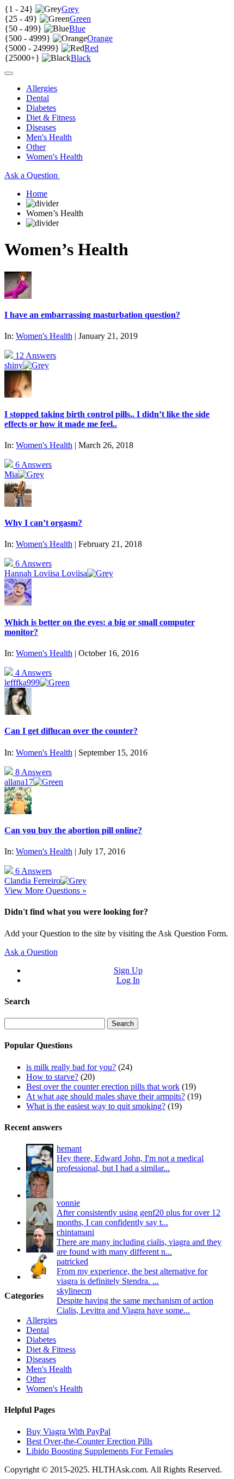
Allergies (41, 88)
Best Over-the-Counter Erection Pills (89, 1441)
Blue (77, 28)
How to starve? (52, 1076)
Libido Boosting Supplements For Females (99, 1451)
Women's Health (54, 156)
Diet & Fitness (51, 117)
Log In (128, 980)
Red (91, 48)
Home (36, 193)
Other (36, 147)
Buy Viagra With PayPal (68, 1431)
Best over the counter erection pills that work (103, 1086)
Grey (70, 9)
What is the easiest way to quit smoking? (95, 1106)
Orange (100, 38)
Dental (37, 98)
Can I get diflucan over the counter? (71, 730)
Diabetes (41, 107)
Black (81, 57)
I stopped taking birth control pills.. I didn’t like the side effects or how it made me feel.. (107, 419)
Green (80, 18)
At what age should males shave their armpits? (105, 1096)
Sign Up (128, 970)
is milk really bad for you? (71, 1067)
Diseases (41, 127)
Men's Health (49, 137)
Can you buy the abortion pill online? (73, 830)
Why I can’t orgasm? (43, 522)
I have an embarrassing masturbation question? (92, 314)
